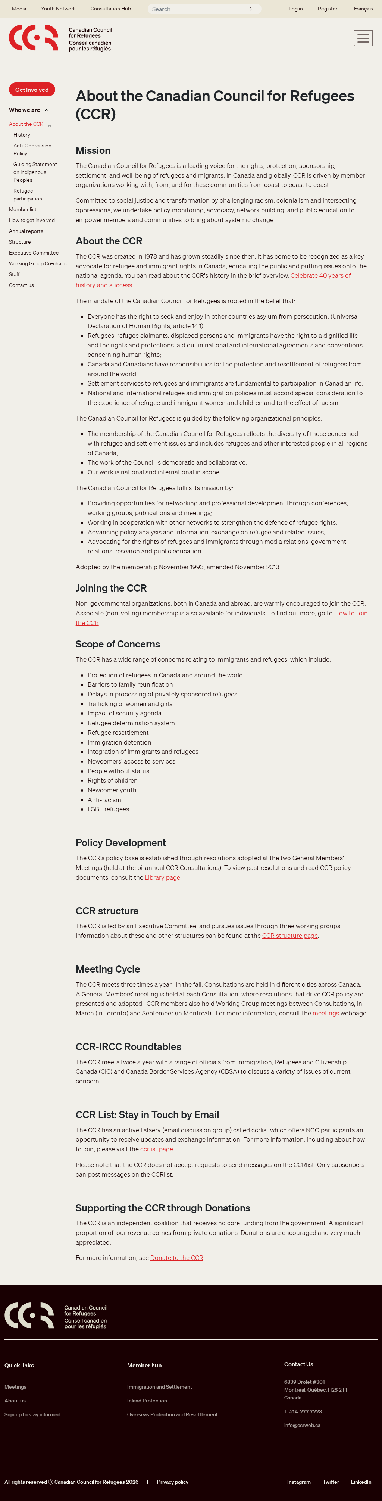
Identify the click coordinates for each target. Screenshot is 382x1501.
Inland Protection (147, 1400)
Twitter (331, 1482)
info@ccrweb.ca (302, 1425)
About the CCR (26, 124)
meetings (326, 1013)
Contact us (21, 285)
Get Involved (32, 89)
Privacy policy (172, 1482)
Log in (296, 8)
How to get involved (32, 220)
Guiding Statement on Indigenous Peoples (35, 172)
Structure (20, 241)
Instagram (299, 1482)
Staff (14, 274)
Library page (162, 877)
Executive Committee (34, 252)
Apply (251, 10)
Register (328, 8)
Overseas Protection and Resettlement (172, 1414)
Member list (23, 209)
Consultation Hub (111, 8)
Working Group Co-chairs (38, 263)
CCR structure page (290, 935)
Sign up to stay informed (32, 1414)
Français (363, 8)
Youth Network (58, 8)
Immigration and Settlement (159, 1386)
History (21, 134)
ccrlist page (156, 1149)
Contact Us (298, 1364)
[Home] (60, 38)
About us (15, 1400)
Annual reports (26, 231)
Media (19, 8)
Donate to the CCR (176, 1257)
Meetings (15, 1386)
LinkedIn (361, 1482)
